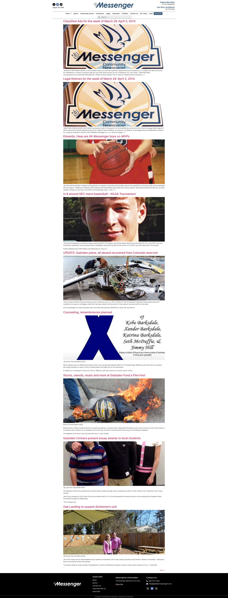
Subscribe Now (167, 2)
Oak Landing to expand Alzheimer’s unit (90, 506)
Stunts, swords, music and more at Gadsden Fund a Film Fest (104, 375)
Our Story (143, 14)
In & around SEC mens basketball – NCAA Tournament (99, 194)
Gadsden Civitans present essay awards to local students (102, 438)
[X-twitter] (54, 4)
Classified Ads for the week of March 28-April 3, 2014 (99, 21)
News (68, 14)
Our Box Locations (166, 7)
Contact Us (134, 14)
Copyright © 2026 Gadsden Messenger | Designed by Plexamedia (114, 596)
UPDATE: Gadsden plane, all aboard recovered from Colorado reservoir (110, 252)
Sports (75, 14)
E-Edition (125, 14)
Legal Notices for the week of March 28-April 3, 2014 (99, 78)
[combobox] (115, 17)
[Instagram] (61, 4)
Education (116, 14)
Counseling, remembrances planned (87, 312)
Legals (108, 14)
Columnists (100, 14)
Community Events (87, 14)
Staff (151, 14)
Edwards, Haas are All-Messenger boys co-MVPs (96, 136)
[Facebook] (57, 4)
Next (162, 570)
